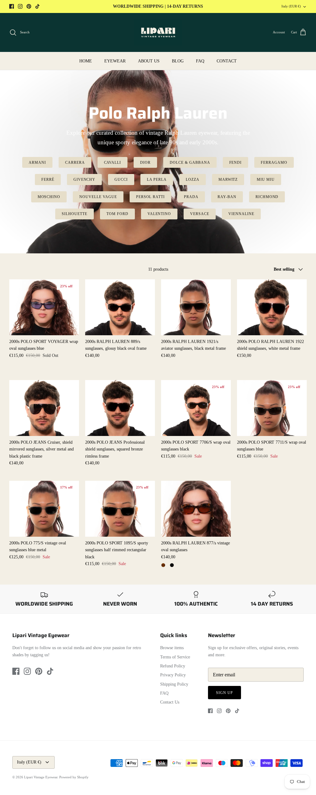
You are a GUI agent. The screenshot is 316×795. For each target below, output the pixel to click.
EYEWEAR (115, 61)
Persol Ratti (150, 197)
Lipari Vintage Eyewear (40, 777)
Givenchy (84, 179)
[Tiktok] (37, 6)
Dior (145, 162)
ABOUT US (149, 61)
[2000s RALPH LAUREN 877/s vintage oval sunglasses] (196, 509)
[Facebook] (11, 6)
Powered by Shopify (74, 777)
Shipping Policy (174, 684)
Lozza (192, 179)
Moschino (49, 197)
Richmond (267, 197)
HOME (85, 61)
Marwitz (228, 179)
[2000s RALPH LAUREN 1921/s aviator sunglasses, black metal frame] (196, 307)
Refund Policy (172, 666)
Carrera (75, 162)
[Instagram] (20, 6)
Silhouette (74, 214)
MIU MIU (266, 179)
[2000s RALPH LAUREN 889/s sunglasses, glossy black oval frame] (120, 307)
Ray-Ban (227, 197)
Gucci (121, 179)
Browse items (172, 647)
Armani (37, 162)
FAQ (200, 61)
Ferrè (47, 179)
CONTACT (227, 61)
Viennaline (241, 214)
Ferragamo (274, 162)
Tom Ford (117, 214)
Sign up (224, 693)
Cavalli (112, 162)
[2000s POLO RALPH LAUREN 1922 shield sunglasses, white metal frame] (272, 307)
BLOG (178, 61)
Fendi (235, 162)
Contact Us (169, 702)
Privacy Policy (173, 675)
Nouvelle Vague (98, 197)
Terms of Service (175, 657)
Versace (199, 214)
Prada (191, 197)
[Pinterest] (29, 6)
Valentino (159, 214)
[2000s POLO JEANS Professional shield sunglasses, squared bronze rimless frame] (120, 408)
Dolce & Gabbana (190, 162)
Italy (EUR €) (291, 6)
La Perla (157, 179)
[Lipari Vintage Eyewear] (158, 32)
